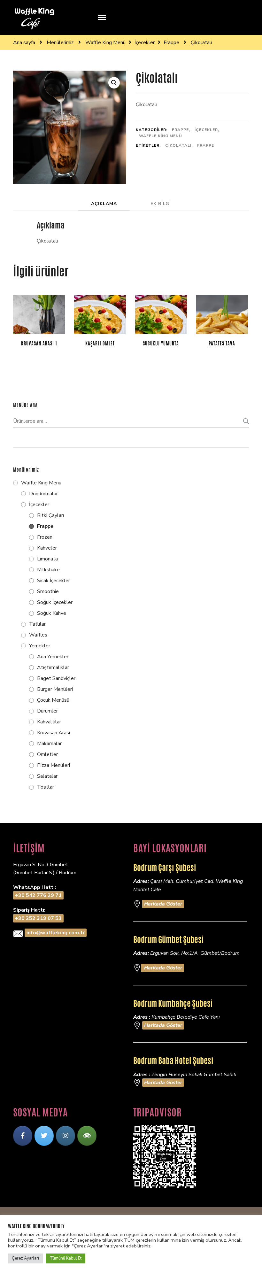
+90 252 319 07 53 (38, 918)
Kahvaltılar (49, 721)
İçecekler (206, 129)
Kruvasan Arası (53, 732)
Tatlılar (37, 624)
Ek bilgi (160, 204)
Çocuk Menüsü (53, 700)
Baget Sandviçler (56, 678)
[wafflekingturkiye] (22, 1136)
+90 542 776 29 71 (38, 895)
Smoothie (48, 591)
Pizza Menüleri (53, 765)
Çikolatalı (178, 145)
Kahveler (47, 548)
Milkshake (48, 569)
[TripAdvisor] (86, 1136)
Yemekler (39, 645)
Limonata (47, 558)
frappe (205, 145)
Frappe (180, 129)
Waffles (38, 634)
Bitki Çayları (50, 515)
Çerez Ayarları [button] (25, 1258)
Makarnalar (49, 743)
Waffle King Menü (160, 135)
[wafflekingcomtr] (44, 1136)
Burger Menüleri (55, 689)
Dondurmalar (43, 493)
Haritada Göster (163, 903)
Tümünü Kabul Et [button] (65, 1258)
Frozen (44, 537)
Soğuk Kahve (51, 613)
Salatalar (47, 776)
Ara (244, 421)
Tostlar (45, 787)
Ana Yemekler (52, 656)
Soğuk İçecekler (55, 602)
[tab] (104, 204)
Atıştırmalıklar (53, 667)
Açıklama (104, 204)
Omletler (47, 754)
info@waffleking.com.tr (56, 932)
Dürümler (47, 710)
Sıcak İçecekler (53, 580)
